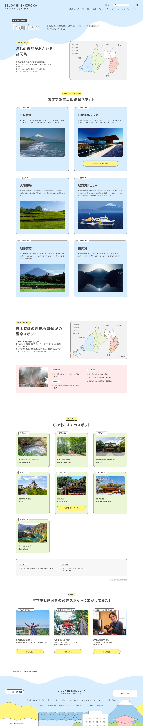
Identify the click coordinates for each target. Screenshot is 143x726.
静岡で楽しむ (17, 671)
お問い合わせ (107, 5)
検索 (115, 5)
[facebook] (17, 692)
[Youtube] (20, 692)
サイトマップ (100, 705)
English (133, 5)
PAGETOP (125, 693)
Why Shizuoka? (74, 9)
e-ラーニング (109, 9)
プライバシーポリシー (89, 705)
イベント (135, 9)
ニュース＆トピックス (122, 9)
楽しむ (101, 9)
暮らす (89, 9)
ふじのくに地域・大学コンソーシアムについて (70, 705)
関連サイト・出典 (52, 705)
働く (94, 9)
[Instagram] (13, 692)
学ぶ (82, 9)
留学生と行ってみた (100, 163)
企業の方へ (42, 705)
